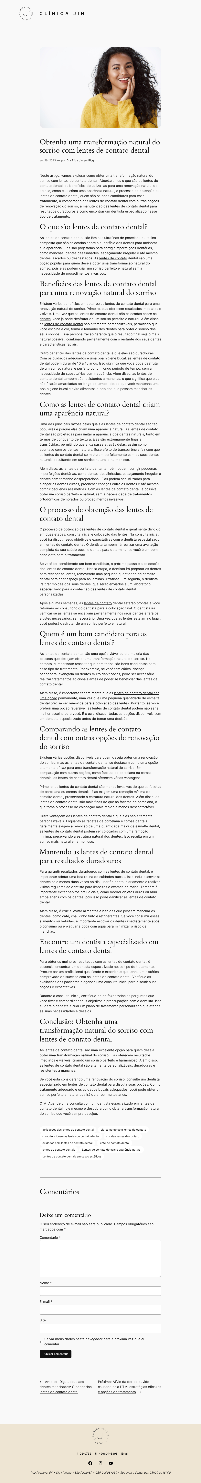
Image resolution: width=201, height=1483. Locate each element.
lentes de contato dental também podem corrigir (102, 469)
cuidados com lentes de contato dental (67, 1143)
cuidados (60, 358)
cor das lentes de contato (122, 1136)
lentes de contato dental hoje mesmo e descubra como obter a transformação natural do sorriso (100, 1108)
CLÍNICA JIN (62, 13)
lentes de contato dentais (58, 1149)
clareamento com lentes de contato (123, 1129)
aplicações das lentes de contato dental (68, 1129)
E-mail (46, 1302)
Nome (46, 1283)
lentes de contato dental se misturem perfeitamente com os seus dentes (102, 455)
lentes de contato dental (63, 324)
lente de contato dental (114, 1143)
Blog (91, 160)
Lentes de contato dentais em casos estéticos (71, 1156)
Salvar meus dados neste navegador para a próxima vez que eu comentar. (94, 1341)
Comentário (50, 1238)
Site (43, 1320)
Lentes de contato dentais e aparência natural (111, 1149)
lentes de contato (113, 258)
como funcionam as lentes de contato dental (70, 1136)
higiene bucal (115, 358)
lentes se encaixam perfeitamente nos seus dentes (103, 613)
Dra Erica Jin (75, 160)
